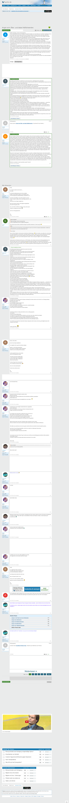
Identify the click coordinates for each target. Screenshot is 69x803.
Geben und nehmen (10, 781)
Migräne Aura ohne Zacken (12, 772)
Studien (39, 5)
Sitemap (42, 796)
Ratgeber (24, 5)
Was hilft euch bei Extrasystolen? (14, 762)
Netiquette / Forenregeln (37, 796)
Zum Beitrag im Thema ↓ (15, 118)
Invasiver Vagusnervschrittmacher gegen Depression (18, 757)
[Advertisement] (31, 464)
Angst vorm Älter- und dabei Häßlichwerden (18, 27)
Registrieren (49, 7)
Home (4, 5)
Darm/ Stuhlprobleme (11, 759)
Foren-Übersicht (5, 785)
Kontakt (11, 796)
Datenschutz (22, 796)
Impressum (18, 796)
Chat (28, 5)
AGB (32, 796)
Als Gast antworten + (6, 30)
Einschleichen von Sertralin (12, 754)
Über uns (14, 796)
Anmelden (49, 5)
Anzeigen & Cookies (28, 796)
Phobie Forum (11, 785)
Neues (8, 5)
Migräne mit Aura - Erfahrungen (13, 775)
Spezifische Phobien (18, 785)
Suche (19, 5)
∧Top (66, 802)
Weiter (49, 674)
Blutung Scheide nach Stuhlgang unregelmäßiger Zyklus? (19, 751)
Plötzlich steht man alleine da (13, 778)
